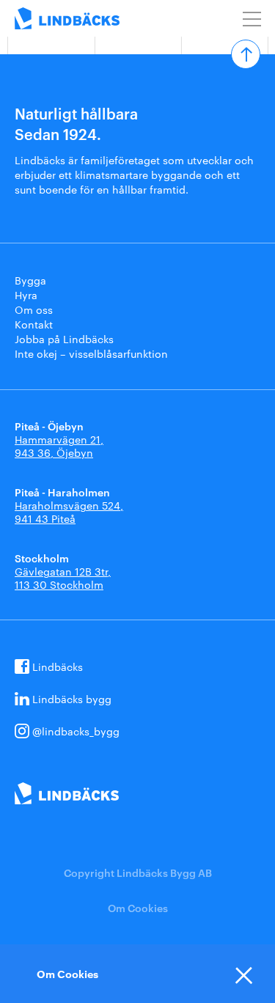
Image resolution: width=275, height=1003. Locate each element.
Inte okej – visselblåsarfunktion (91, 353)
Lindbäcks (57, 666)
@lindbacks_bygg (76, 731)
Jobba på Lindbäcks (64, 338)
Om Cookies (138, 907)
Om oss (34, 309)
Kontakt (34, 324)
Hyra (26, 294)
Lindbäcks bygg (71, 698)
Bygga (30, 280)
